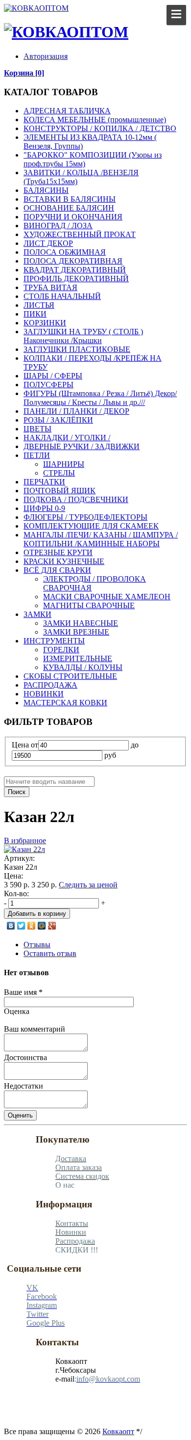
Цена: (13, 876)
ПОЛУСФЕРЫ (48, 384)
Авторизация (46, 56)
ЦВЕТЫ (37, 429)
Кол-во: (16, 893)
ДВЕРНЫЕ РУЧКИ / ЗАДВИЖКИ (82, 446)
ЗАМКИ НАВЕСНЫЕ (80, 623)
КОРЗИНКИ (45, 323)
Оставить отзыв (50, 953)
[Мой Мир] (42, 925)
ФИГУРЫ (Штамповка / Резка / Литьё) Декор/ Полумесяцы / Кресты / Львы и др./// (100, 397)
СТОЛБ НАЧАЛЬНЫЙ (62, 296)
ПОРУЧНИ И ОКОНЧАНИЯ (73, 217)
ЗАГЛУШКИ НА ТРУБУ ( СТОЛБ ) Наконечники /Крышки (83, 336)
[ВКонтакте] (11, 925)
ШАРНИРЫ (63, 464)
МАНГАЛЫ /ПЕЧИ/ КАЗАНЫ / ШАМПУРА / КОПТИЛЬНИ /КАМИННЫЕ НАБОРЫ (101, 539)
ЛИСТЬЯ (39, 305)
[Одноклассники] (31, 925)
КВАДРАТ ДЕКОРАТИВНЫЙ (75, 270)
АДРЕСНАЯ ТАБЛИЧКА (67, 111)
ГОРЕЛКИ (61, 649)
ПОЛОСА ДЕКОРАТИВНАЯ (73, 261)
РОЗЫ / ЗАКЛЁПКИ (58, 420)
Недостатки (23, 1086)
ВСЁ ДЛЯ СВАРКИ (57, 570)
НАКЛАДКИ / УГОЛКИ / (67, 437)
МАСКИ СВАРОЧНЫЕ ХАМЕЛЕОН (106, 596)
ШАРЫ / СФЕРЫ (53, 376)
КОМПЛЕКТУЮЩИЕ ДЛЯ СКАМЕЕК (91, 526)
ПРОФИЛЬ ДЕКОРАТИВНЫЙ (76, 278)
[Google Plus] (52, 925)
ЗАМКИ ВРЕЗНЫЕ (76, 632)
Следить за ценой (88, 884)
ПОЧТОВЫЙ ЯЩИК (60, 490)
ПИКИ (35, 314)
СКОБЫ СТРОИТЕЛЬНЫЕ (70, 676)
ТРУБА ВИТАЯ (50, 287)
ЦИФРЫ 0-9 (44, 508)
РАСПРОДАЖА (50, 685)
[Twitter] (21, 925)
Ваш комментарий (34, 1029)
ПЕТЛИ (37, 455)
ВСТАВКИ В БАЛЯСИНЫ (70, 199)
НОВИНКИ (44, 694)
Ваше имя (23, 992)
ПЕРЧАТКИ (44, 482)
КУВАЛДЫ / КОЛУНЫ (82, 667)
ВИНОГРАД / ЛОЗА (58, 225)
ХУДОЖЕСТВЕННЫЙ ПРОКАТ (80, 234)
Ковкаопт (118, 1431)
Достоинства (25, 1057)
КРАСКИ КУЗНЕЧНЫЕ (64, 561)
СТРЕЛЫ (59, 473)
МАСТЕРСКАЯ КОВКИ (65, 702)
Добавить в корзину (37, 913)
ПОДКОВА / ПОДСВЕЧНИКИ (76, 499)
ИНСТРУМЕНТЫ (54, 641)
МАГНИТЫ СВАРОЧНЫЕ (89, 605)
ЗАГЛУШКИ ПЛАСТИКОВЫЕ (77, 349)
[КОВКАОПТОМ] (36, 8)
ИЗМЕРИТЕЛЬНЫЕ (77, 658)
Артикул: (19, 858)
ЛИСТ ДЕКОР (48, 243)
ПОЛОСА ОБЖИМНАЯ (65, 252)
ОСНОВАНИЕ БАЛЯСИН (69, 208)
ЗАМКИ (37, 614)
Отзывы (37, 944)
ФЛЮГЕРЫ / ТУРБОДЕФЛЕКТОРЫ (85, 517)
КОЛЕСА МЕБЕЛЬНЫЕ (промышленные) (95, 119)
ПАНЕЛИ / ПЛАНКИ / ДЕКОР (76, 411)
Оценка (16, 1011)
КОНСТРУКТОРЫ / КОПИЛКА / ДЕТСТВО (100, 128)
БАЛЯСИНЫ (46, 190)
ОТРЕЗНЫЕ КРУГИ (58, 552)
